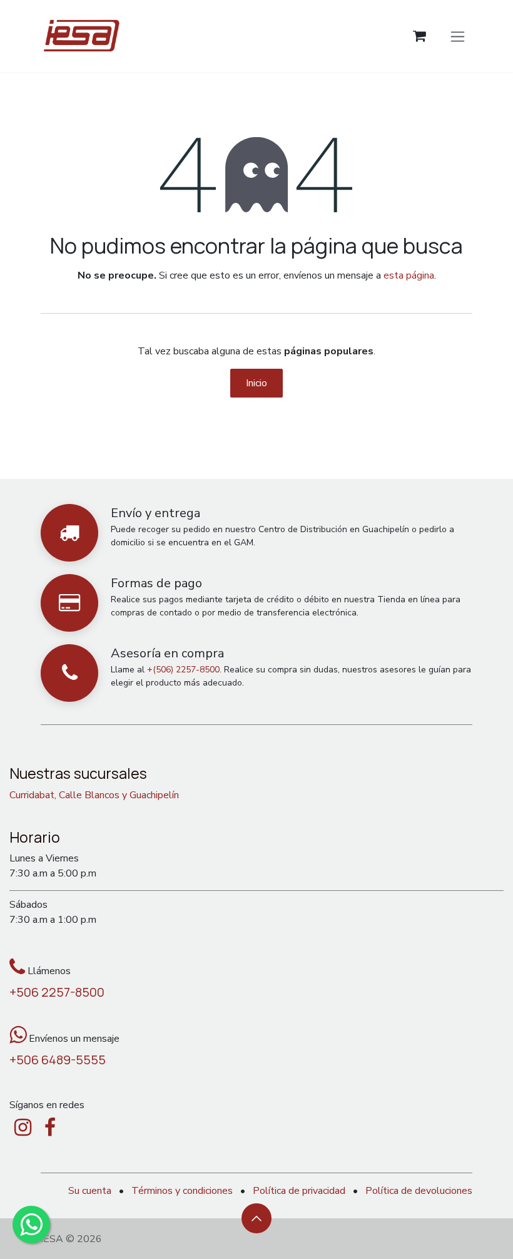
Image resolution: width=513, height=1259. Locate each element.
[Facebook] (50, 1127)
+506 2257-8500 (56, 992)
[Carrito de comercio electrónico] (419, 36)
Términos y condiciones (182, 1191)
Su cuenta (89, 1191)
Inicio (256, 383)
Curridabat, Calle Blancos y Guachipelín (94, 795)
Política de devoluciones (418, 1191)
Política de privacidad (299, 1191)
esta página (408, 275)
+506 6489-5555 (57, 1059)
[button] (256, 1218)
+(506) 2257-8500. (184, 670)
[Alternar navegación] (457, 36)
